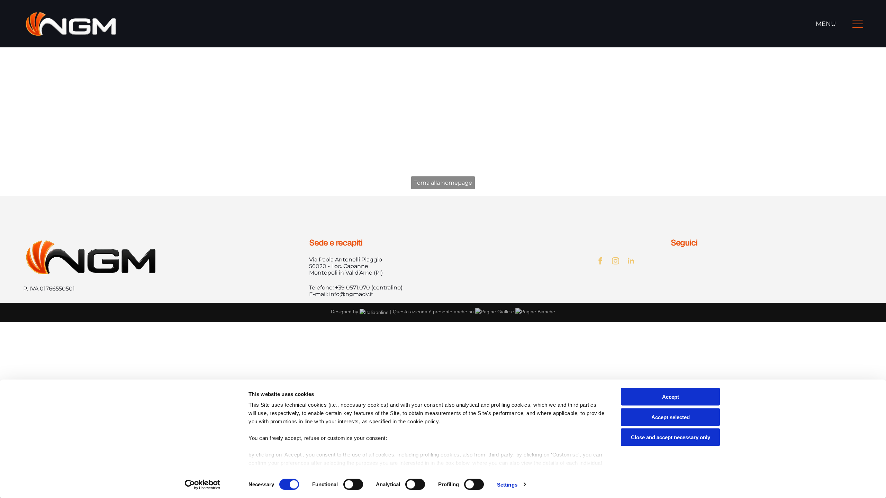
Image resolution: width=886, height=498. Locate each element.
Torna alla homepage (443, 182)
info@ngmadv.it (351, 294)
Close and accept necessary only (670, 437)
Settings (507, 484)
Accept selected (670, 417)
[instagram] (615, 261)
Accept (670, 397)
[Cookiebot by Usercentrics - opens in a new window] (202, 484)
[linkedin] (630, 261)
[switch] (353, 484)
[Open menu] (857, 24)
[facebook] (600, 261)
